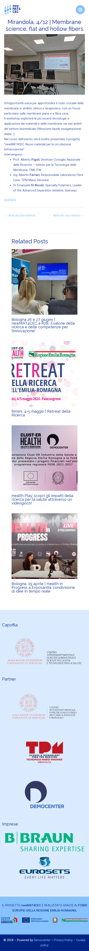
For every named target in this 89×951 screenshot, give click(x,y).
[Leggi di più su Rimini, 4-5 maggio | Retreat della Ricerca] (44, 373)
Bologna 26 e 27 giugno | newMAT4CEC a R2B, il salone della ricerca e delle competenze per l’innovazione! (43, 325)
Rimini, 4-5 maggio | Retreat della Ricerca (41, 413)
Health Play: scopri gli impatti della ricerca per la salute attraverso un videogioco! (42, 499)
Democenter (42, 940)
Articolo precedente (20, 215)
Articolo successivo (68, 215)
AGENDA (10, 200)
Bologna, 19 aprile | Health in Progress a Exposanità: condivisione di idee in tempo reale (43, 587)
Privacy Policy (63, 940)
